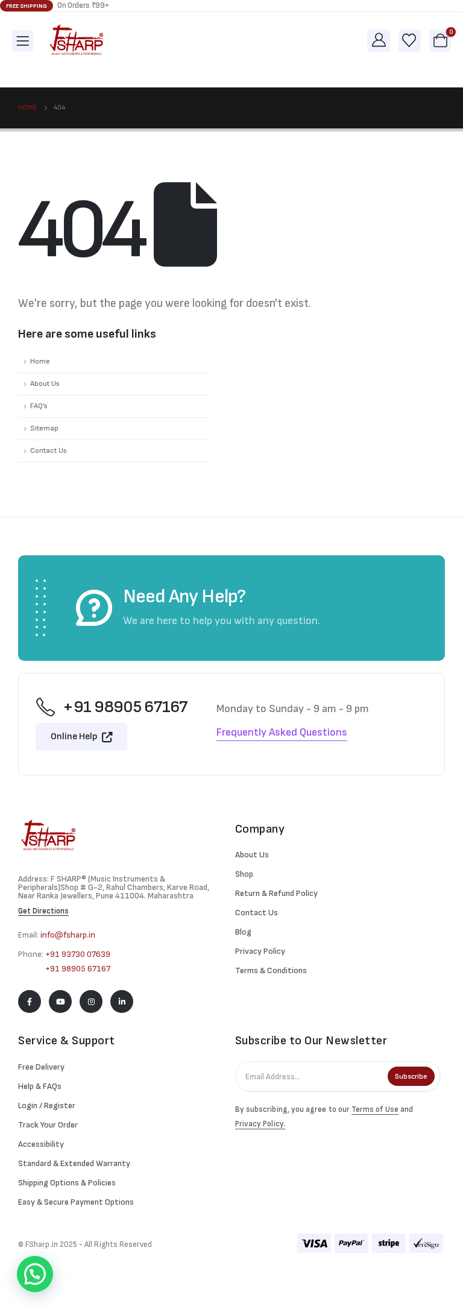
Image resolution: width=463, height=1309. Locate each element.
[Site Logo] (76, 41)
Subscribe (411, 1076)
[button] (35, 1274)
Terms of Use (374, 1109)
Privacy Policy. (260, 1124)
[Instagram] (91, 1001)
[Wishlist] (409, 40)
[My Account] (378, 40)
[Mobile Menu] (22, 40)
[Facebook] (29, 1001)
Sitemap (44, 428)
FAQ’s (39, 406)
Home (40, 361)
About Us (45, 383)
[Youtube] (60, 1001)
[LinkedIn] (121, 1001)
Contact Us (48, 450)
